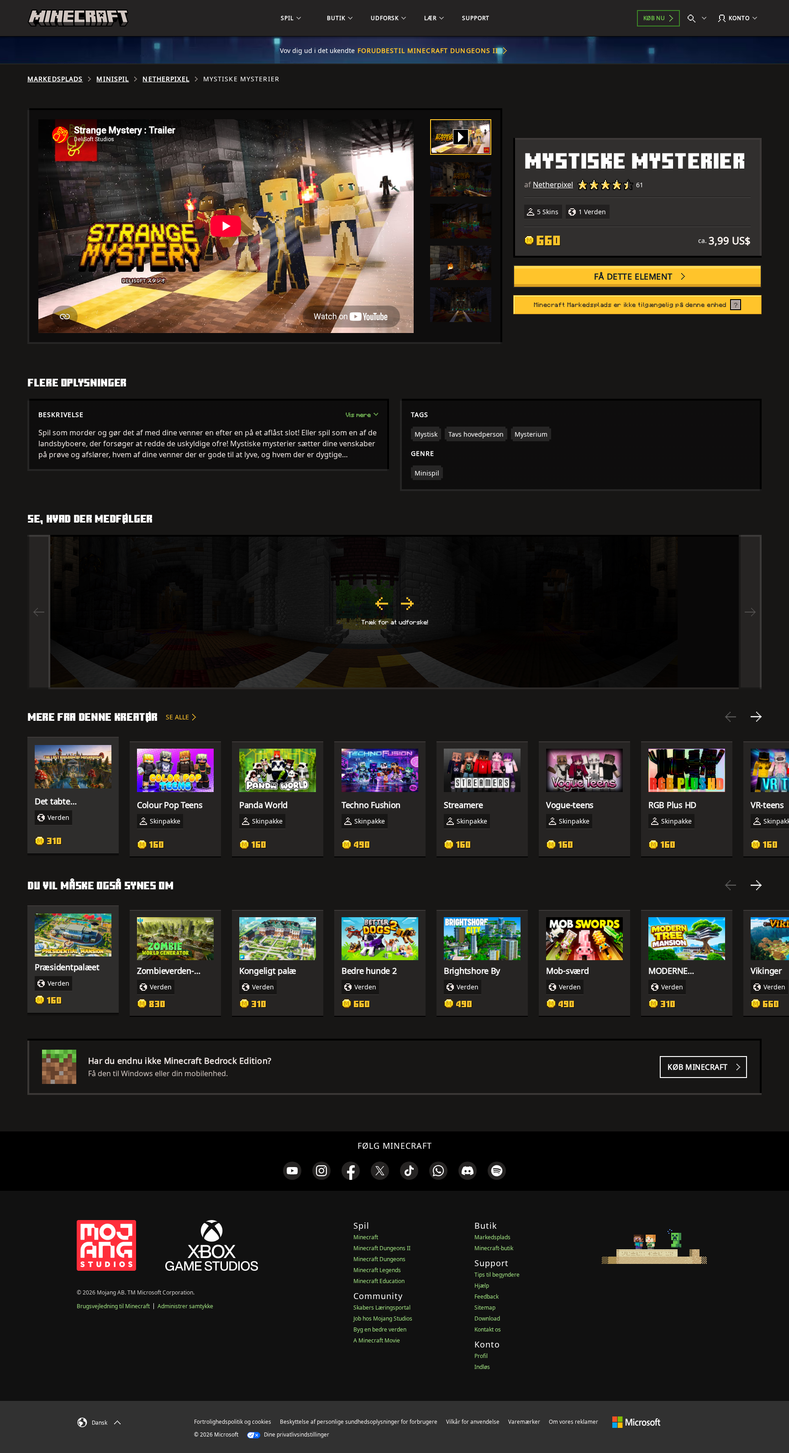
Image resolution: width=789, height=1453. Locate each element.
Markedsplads (55, 79)
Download (487, 1318)
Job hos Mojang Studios (382, 1318)
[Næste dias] (756, 716)
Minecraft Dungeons (379, 1259)
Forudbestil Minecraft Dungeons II (428, 50)
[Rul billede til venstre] (38, 612)
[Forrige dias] (730, 716)
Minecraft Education (379, 1281)
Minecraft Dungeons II (381, 1248)
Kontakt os (487, 1329)
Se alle (177, 717)
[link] (292, 1171)
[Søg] (699, 18)
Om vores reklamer (573, 1421)
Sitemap (484, 1307)
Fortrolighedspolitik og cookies (232, 1421)
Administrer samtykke (185, 1306)
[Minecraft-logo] (78, 18)
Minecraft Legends (377, 1270)
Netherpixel (165, 79)
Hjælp (481, 1285)
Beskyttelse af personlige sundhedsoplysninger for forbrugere (358, 1421)
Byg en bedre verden (379, 1329)
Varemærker (524, 1421)
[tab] (460, 137)
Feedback (486, 1296)
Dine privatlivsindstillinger (296, 1434)
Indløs (482, 1367)
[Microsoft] (636, 1421)
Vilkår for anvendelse (473, 1421)
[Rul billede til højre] (750, 612)
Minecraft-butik (493, 1248)
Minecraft (365, 1237)
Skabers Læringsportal (381, 1307)
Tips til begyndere (497, 1275)
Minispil (112, 79)
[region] (394, 612)
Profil (481, 1356)
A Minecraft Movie (376, 1340)
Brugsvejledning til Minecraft (113, 1306)
